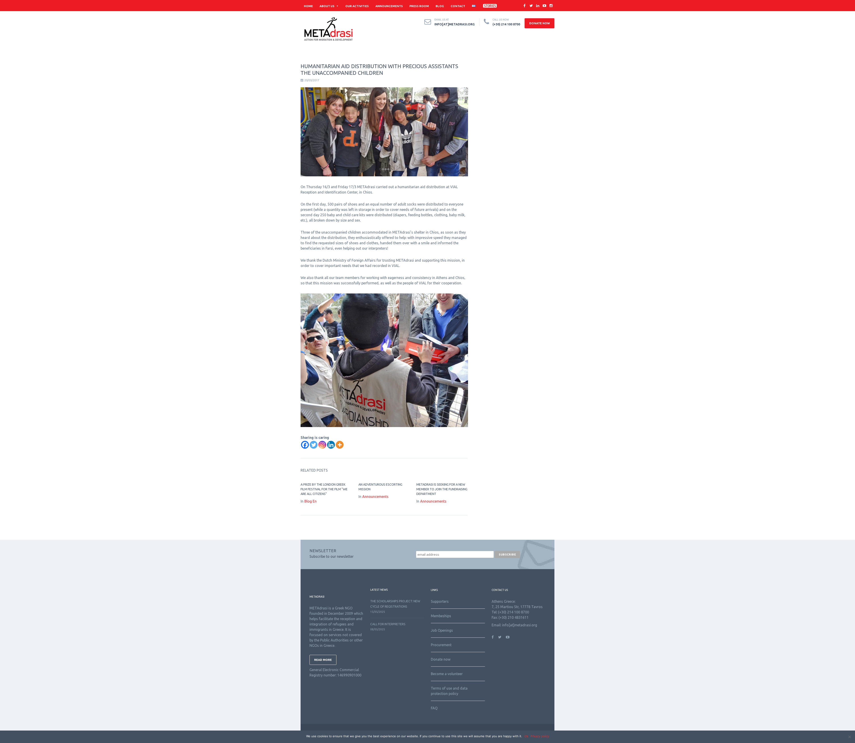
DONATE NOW (539, 23)
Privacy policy (539, 736)
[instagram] (551, 5)
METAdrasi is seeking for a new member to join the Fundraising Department (441, 489)
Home (308, 6)
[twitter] (531, 5)
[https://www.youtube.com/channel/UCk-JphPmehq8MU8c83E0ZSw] (507, 637)
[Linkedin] (331, 445)
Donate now (440, 659)
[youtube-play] (544, 5)
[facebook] (524, 5)
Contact (458, 6)
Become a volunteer (447, 674)
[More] (340, 445)
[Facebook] (305, 445)
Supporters (440, 601)
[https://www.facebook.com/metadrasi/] (493, 637)
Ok (526, 736)
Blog (440, 6)
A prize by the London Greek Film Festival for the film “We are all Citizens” (324, 489)
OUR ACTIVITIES (357, 6)
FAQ (434, 708)
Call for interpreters (387, 624)
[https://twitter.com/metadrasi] (499, 637)
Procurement (441, 645)
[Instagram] (322, 445)
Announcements (389, 6)
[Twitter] (314, 445)
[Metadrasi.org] (328, 29)
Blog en (310, 501)
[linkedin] (537, 5)
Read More (323, 659)
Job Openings (442, 630)
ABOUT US (327, 6)
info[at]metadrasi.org (454, 24)
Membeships (441, 616)
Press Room (419, 6)
